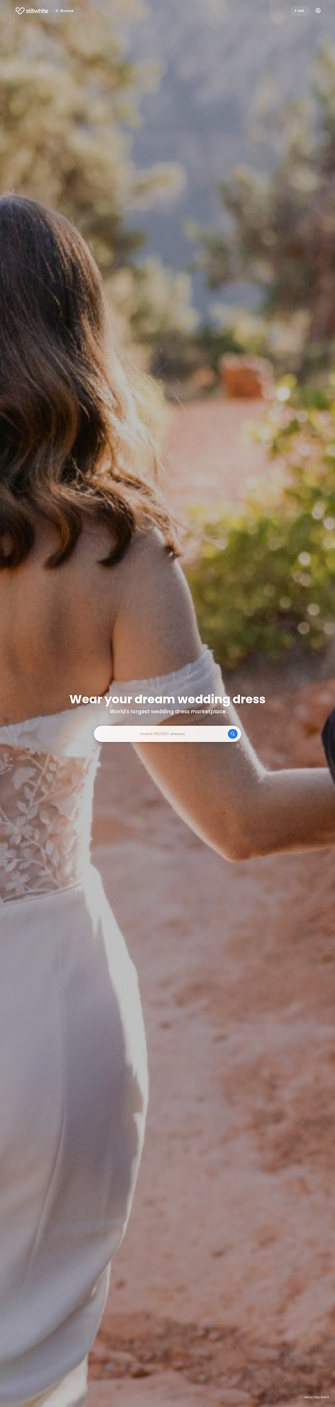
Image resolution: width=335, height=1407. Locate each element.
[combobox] (167, 734)
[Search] (233, 734)
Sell (301, 10)
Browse (67, 10)
